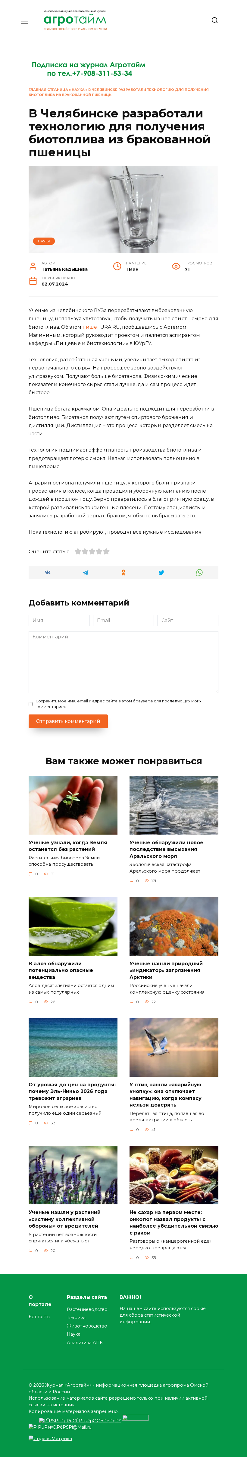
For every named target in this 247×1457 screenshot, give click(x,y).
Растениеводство (87, 1309)
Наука (78, 90)
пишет (91, 327)
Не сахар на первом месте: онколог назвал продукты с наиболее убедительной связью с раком (174, 1222)
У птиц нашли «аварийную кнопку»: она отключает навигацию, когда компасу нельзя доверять (166, 1095)
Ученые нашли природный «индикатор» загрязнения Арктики (166, 970)
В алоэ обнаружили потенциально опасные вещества (61, 970)
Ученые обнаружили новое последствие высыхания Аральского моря (166, 849)
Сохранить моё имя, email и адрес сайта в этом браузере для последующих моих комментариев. (119, 704)
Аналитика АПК (85, 1342)
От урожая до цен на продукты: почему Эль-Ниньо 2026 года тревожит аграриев (72, 1091)
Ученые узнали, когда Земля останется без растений (68, 846)
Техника (76, 1318)
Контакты (39, 1316)
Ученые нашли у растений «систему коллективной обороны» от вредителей (65, 1219)
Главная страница (48, 90)
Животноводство (87, 1326)
